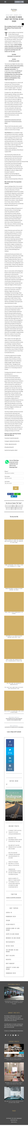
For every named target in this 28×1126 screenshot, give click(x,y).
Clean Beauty (10, 924)
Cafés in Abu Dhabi (8, 506)
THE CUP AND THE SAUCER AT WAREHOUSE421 (14, 684)
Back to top (13, 1121)
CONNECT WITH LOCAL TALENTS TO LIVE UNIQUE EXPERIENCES (14, 832)
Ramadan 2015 (20, 506)
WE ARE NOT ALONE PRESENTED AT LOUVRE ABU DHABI (14, 847)
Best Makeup (10, 963)
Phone (6, 471)
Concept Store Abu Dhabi (12, 968)
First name (7, 476)
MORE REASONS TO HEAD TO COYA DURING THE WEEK (14, 589)
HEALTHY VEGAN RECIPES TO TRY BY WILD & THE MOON (13, 863)
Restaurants (10, 942)
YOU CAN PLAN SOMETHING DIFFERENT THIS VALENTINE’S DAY (14, 688)
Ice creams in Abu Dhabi (12, 950)
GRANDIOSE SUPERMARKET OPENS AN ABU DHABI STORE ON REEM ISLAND (14, 1002)
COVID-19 (9, 912)
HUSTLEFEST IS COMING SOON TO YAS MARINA (14, 726)
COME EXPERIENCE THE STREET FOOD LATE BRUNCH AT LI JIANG (14, 565)
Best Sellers (10, 955)
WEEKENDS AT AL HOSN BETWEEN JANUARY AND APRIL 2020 (14, 636)
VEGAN (8, 920)
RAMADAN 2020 (11, 916)
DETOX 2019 (8, 508)
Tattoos (14, 506)
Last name (7, 481)
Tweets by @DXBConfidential (13, 897)
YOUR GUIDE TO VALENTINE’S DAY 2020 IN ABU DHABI (14, 711)
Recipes (13, 508)
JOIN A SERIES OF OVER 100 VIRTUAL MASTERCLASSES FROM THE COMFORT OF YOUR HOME (14, 541)
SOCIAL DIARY (9, 15)
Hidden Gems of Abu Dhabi (13, 929)
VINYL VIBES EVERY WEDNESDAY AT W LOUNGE (14, 613)
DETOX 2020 (10, 946)
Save (16, 488)
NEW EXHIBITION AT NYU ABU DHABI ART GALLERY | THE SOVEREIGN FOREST (14, 718)
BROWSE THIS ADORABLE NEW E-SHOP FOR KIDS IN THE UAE (15, 839)
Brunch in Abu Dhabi (13, 938)
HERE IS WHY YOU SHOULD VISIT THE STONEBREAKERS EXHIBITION (14, 660)
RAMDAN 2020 (19, 508)
